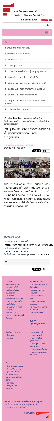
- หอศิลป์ (9, 338)
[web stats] (44, 412)
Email (46, 151)
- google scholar (12, 371)
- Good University (13, 368)
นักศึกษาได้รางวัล (13, 59)
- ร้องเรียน (10, 383)
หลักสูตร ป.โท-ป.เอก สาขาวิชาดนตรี (21, 94)
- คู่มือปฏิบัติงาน (12, 312)
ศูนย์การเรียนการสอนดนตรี (18, 53)
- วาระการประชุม (12, 374)
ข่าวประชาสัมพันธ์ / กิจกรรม (18, 47)
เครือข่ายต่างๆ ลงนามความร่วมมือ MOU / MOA (26, 83)
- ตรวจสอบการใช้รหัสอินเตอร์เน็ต (38, 286)
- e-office (10, 295)
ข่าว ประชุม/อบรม (14, 65)
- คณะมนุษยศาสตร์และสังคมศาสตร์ (38, 345)
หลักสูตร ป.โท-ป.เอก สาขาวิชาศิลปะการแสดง (25, 88)
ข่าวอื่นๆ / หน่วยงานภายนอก (18, 109)
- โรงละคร (10, 335)
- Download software (14, 298)
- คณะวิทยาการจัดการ (38, 349)
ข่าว (5, 42)
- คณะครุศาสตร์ (36, 335)
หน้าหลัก (7, 118)
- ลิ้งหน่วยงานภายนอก (14, 366)
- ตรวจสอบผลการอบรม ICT (37, 291)
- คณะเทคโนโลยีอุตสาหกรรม (36, 339)
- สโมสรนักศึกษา (36, 312)
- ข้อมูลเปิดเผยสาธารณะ (11, 387)
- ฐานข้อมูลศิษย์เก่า (37, 323)
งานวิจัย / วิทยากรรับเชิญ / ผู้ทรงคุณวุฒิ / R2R (26, 71)
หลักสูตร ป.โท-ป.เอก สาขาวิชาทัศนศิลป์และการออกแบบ (25, 102)
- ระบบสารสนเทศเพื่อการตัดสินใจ (14, 302)
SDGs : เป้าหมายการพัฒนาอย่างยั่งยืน (22, 77)
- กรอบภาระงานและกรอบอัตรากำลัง (13, 286)
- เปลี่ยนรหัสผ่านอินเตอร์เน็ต (12, 291)
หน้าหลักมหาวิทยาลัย (29, 19)
